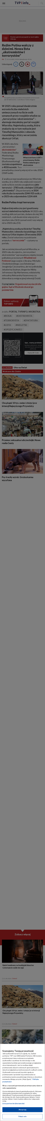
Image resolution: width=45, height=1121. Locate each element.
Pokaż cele (22, 1116)
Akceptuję (22, 1110)
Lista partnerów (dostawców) (13, 1103)
